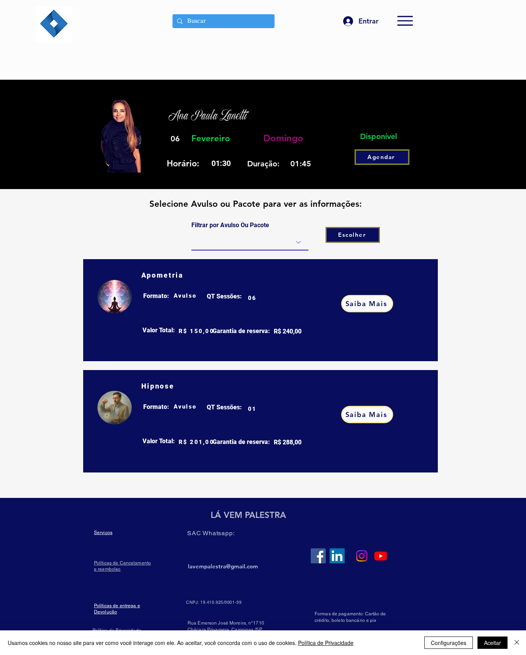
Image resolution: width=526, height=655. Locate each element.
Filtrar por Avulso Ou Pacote (230, 225)
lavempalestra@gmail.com (223, 566)
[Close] (516, 643)
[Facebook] (318, 555)
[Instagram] (361, 555)
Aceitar (492, 643)
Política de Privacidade (325, 643)
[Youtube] (380, 555)
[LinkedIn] (337, 555)
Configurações (448, 643)
